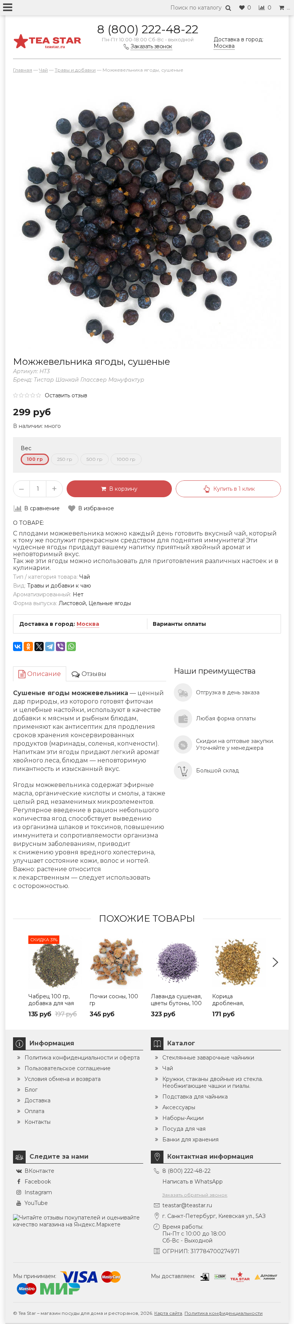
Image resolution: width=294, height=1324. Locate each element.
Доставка (37, 1100)
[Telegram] (49, 646)
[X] (39, 646)
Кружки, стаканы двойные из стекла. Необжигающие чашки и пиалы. (212, 1082)
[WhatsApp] (71, 646)
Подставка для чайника (195, 1096)
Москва (88, 623)
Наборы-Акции (183, 1118)
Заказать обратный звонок (194, 1195)
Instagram (38, 1192)
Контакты (37, 1121)
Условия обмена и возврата (62, 1079)
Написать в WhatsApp (192, 1181)
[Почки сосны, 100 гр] (116, 962)
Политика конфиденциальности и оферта (82, 1057)
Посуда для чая (184, 1128)
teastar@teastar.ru (187, 1205)
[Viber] (60, 646)
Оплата (34, 1111)
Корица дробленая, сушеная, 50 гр (232, 1003)
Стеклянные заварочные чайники (208, 1057)
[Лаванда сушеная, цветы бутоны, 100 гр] (177, 962)
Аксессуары (178, 1107)
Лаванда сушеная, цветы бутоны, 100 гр (176, 1003)
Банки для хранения (190, 1139)
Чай (167, 1068)
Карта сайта (168, 1313)
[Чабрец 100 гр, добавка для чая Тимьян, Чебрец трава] (55, 962)
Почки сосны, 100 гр (114, 1000)
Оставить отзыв (66, 395)
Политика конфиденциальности (224, 1313)
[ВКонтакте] (17, 646)
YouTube (36, 1203)
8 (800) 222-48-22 (147, 29)
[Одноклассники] (28, 646)
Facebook (37, 1181)
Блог (31, 1089)
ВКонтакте (39, 1170)
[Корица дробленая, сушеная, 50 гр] (239, 962)
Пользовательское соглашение (67, 1068)
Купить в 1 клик (234, 488)
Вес (26, 448)
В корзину (121, 488)
